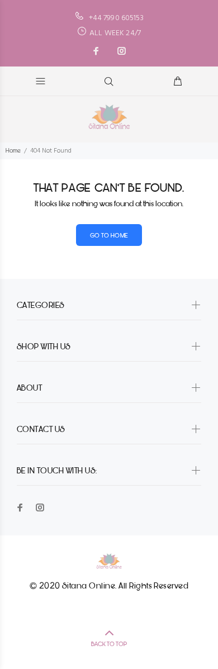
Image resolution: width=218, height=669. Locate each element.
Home (13, 150)
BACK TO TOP (109, 644)
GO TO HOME (109, 235)
